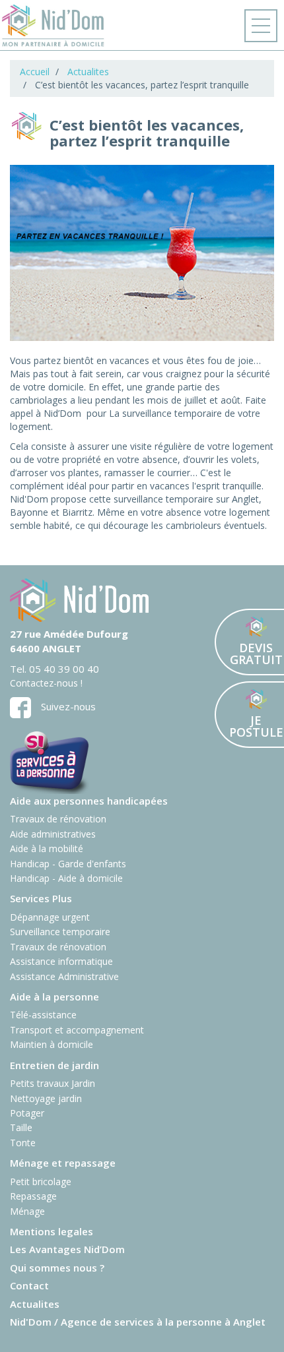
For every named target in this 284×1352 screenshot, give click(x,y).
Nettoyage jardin (46, 1098)
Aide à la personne (54, 996)
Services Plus (41, 898)
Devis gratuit (249, 642)
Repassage (33, 1196)
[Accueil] (53, 26)
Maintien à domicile (51, 1044)
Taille (21, 1127)
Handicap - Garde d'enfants (68, 863)
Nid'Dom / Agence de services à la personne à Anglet (138, 1321)
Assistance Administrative (64, 976)
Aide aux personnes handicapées (89, 800)
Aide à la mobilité (46, 848)
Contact (29, 1285)
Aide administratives (53, 834)
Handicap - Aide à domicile (66, 878)
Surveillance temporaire (60, 931)
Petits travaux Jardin (52, 1083)
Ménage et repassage (63, 1162)
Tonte (23, 1142)
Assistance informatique (61, 961)
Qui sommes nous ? (57, 1267)
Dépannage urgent (50, 917)
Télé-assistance (43, 1014)
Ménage (27, 1211)
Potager (27, 1113)
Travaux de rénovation (58, 819)
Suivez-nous (68, 706)
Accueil (35, 71)
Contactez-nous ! (46, 683)
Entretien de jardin (54, 1065)
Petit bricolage (40, 1181)
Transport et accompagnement (77, 1030)
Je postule (249, 714)
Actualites (88, 71)
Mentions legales (51, 1231)
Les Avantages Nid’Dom (67, 1249)
